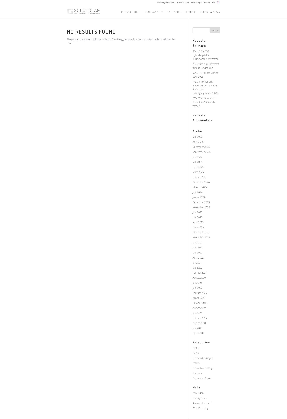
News (196, 353)
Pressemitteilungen (203, 358)
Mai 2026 (197, 136)
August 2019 (199, 307)
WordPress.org (200, 408)
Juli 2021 (197, 262)
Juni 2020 (197, 287)
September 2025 (202, 152)
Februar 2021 (200, 272)
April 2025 (198, 167)
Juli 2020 (197, 282)
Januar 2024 (199, 197)
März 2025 (198, 172)
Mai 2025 (197, 162)
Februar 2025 (200, 177)
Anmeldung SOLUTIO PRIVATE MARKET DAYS (173, 3)
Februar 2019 (200, 318)
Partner (173, 12)
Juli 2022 (197, 242)
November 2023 (201, 207)
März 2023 (198, 227)
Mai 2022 (197, 252)
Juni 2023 (197, 212)
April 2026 (198, 142)
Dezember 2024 (201, 182)
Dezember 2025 (201, 146)
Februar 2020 (200, 293)
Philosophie (129, 12)
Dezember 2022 (201, 232)
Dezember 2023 (201, 202)
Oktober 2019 (200, 303)
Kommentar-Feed (202, 403)
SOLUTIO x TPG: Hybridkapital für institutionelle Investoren (206, 55)
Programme (152, 12)
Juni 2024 (197, 192)
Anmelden (198, 393)
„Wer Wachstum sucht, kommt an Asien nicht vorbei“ (204, 102)
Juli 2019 (197, 313)
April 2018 (198, 333)
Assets (196, 363)
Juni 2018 (197, 328)
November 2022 (201, 237)
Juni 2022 (197, 247)
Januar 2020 (199, 297)
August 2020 (199, 277)
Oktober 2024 (200, 187)
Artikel (196, 348)
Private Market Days (203, 368)
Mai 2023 (197, 217)
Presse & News (210, 12)
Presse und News (202, 378)
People (191, 12)
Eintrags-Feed (200, 398)
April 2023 (198, 222)
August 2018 (199, 323)
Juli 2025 (197, 157)
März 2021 (198, 267)
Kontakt (207, 3)
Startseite (198, 373)
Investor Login (196, 3)
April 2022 (198, 257)
